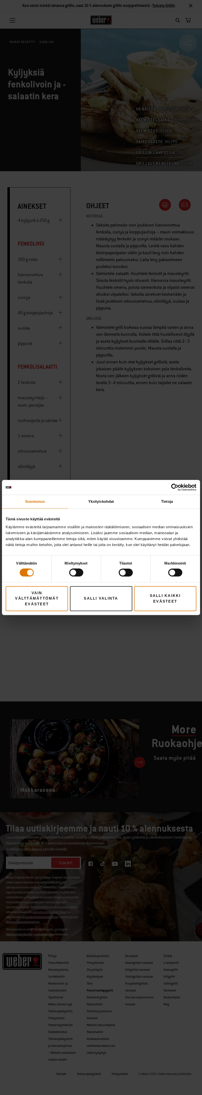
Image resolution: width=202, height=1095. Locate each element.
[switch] (76, 573)
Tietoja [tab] (167, 501)
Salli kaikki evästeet (165, 598)
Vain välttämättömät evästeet (37, 598)
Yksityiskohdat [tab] (101, 501)
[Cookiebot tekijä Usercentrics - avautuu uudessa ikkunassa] (174, 487)
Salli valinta (101, 598)
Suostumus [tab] (35, 501)
